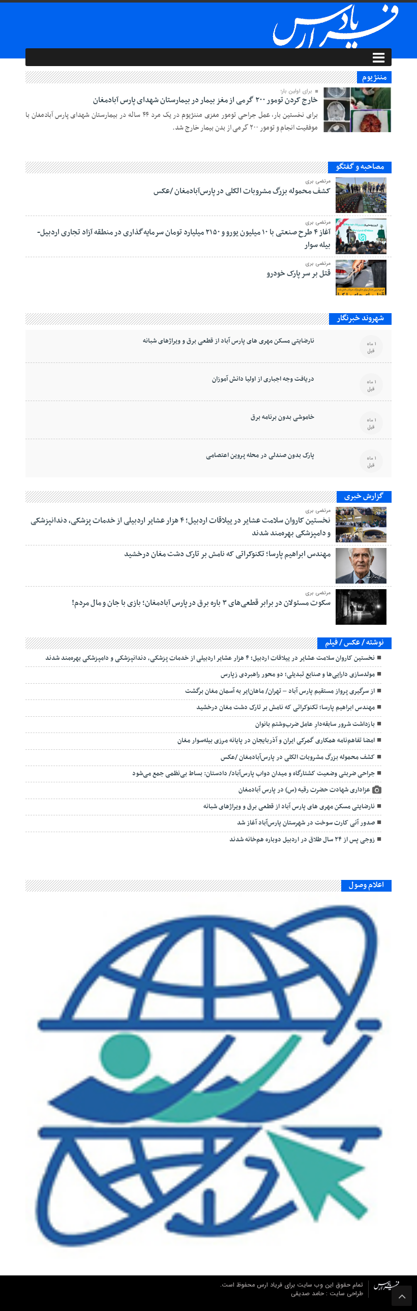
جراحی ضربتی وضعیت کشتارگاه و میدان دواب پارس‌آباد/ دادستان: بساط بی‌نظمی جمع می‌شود (253, 773)
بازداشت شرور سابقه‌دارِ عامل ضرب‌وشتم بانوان (315, 724)
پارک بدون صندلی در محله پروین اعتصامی (260, 455)
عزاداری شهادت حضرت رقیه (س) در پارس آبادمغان (304, 790)
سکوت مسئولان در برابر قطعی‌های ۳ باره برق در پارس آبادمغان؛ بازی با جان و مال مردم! (201, 602)
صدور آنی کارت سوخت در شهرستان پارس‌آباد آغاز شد (306, 823)
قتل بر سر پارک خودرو (298, 273)
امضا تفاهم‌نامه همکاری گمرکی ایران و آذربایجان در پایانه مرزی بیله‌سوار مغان (276, 740)
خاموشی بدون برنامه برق (282, 417)
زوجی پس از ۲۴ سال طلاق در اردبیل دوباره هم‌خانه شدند (302, 839)
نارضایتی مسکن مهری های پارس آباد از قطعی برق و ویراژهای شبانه (228, 341)
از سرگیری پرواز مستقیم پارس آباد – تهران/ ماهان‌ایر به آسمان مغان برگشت (280, 691)
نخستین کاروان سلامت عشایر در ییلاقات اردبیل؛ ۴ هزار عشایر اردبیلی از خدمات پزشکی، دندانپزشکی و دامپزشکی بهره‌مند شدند (181, 527)
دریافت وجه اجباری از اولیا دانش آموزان (263, 379)
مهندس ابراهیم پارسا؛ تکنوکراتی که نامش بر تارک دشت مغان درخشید (227, 554)
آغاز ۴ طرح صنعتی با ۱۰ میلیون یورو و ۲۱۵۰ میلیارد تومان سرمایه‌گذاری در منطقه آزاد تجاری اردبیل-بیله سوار (184, 239)
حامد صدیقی (308, 1293)
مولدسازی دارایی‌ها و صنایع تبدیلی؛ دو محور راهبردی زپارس (298, 674)
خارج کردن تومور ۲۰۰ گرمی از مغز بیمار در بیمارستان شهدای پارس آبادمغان (205, 100)
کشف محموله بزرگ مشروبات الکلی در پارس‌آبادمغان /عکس (242, 191)
